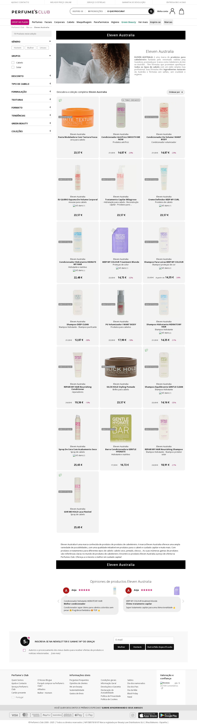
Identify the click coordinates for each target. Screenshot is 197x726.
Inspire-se (155, 22)
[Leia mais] (55, 650)
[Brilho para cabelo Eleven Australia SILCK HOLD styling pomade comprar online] (121, 396)
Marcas (168, 22)
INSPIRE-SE (77, 11)
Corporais (59, 22)
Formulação (19, 91)
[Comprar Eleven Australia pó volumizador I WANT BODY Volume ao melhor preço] (121, 305)
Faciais (48, 22)
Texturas (17, 99)
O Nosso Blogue (45, 677)
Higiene (115, 22)
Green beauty (20, 123)
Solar (18, 67)
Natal (129, 694)
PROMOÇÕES (96, 11)
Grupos (16, 55)
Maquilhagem (84, 22)
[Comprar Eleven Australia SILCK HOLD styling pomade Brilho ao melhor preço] (121, 368)
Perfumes (37, 22)
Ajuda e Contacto (20, 2)
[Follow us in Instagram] (132, 712)
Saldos (130, 677)
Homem (17, 47)
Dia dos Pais (132, 684)
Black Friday (132, 690)
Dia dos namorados (136, 680)
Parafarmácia (101, 22)
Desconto (18, 76)
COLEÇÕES (17, 131)
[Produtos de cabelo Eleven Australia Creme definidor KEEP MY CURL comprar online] (164, 209)
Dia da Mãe (132, 687)
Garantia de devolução (134, 2)
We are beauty (76, 684)
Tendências (18, 115)
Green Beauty (128, 22)
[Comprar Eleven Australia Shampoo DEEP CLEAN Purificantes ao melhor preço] (78, 305)
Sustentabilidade (77, 687)
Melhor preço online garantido (61, 3)
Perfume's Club (18, 27)
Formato (17, 107)
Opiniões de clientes (78, 680)
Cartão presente (19, 690)
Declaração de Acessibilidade (107, 688)
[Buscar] (151, 11)
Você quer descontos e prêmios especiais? (98, 705)
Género (16, 41)
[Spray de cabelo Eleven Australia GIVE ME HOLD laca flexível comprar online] (78, 521)
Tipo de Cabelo (20, 83)
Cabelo (70, 22)
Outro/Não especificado (159, 644)
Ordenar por (174, 92)
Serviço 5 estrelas (96, 2)
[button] (58, 600)
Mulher (30, 47)
